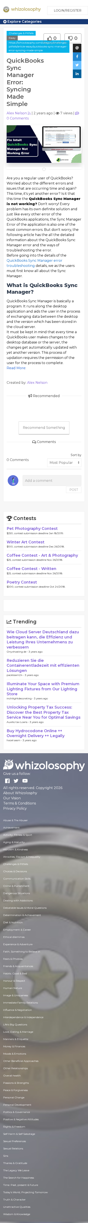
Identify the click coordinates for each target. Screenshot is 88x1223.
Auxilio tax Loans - (18, 722)
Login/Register (67, 10)
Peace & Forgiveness (15, 1090)
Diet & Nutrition (13, 922)
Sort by (76, 455)
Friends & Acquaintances (18, 966)
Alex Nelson (17, 113)
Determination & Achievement (22, 915)
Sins (5, 1155)
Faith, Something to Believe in (21, 951)
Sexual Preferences (14, 1141)
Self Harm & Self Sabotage (19, 1133)
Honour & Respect (14, 980)
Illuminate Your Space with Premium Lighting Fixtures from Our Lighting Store (43, 689)
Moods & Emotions (14, 1053)
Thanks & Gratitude (15, 1163)
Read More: (16, 368)
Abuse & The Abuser (15, 820)
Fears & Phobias (13, 958)
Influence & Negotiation (17, 1009)
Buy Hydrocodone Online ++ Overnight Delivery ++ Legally (36, 733)
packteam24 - (16, 675)
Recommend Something (44, 428)
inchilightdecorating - (20, 698)
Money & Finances (14, 1046)
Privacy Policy (15, 808)
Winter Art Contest (25, 542)
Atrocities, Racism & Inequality (21, 856)
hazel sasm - (15, 740)
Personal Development (17, 1104)
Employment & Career (17, 929)
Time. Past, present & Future (20, 1185)
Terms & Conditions (19, 803)
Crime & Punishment (16, 885)
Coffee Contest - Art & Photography (42, 555)
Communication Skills (17, 878)
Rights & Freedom (14, 1126)
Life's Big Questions (15, 1024)
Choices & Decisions (15, 871)
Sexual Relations (13, 1148)
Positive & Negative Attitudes (21, 1119)
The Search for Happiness (18, 1177)
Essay (12, 37)
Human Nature (12, 988)
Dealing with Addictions (18, 900)
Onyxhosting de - (18, 651)
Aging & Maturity (14, 842)
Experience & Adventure (17, 944)
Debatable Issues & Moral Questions (25, 907)
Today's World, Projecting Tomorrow (25, 1192)
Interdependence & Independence (23, 1017)
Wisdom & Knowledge (16, 1214)
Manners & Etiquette (15, 1039)
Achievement (11, 827)
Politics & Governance (16, 1112)
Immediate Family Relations (20, 1002)
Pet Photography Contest (32, 528)
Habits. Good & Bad (15, 973)
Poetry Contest (22, 582)
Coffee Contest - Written (31, 568)
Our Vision (12, 798)
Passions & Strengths (16, 1082)
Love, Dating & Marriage (18, 1031)
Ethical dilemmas (14, 937)
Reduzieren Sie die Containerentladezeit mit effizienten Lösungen (43, 665)
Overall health (12, 1075)
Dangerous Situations (16, 893)
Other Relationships (15, 1068)
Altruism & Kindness (15, 849)
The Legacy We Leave (16, 1170)
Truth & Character (14, 1199)
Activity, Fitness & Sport (17, 834)
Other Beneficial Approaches (20, 1061)
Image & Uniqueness (15, 995)
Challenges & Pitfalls (21, 33)
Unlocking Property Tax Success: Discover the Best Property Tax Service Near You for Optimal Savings (44, 712)
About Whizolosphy (20, 793)
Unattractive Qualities (16, 1206)
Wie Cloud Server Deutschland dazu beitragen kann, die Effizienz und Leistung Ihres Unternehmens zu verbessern (43, 639)
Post (73, 490)
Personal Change (13, 1097)
